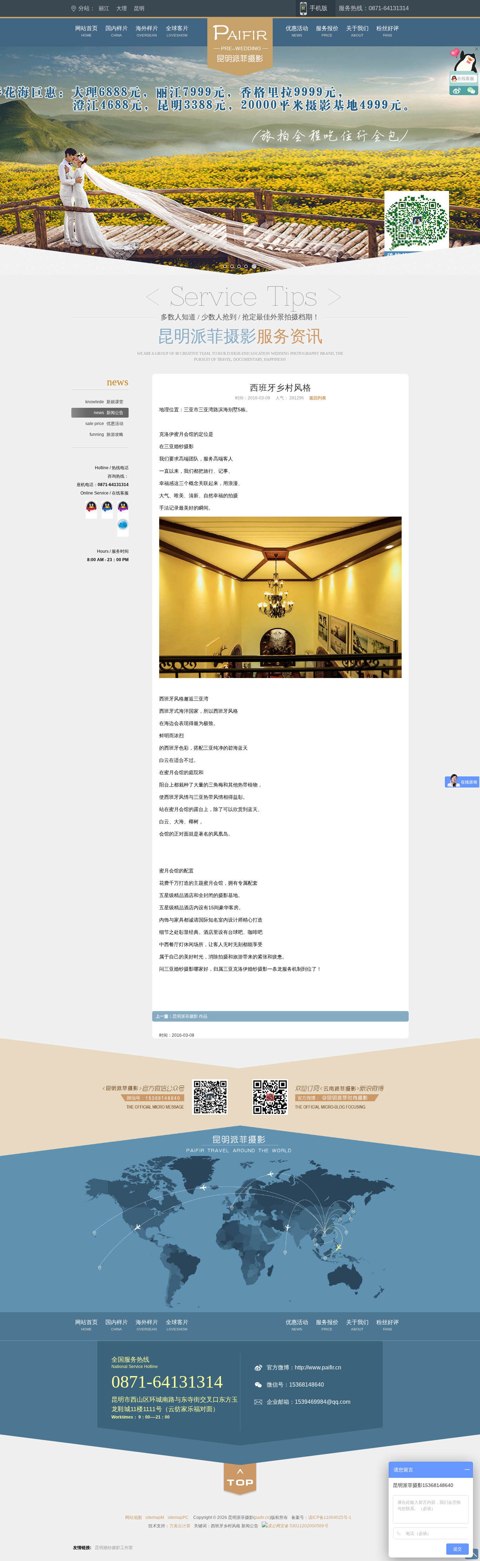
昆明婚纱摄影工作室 (114, 1547)
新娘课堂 (104, 401)
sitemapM (154, 1517)
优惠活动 (104, 423)
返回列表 (317, 398)
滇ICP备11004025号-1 (329, 1517)
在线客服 (465, 78)
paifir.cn (262, 1517)
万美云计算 (179, 1525)
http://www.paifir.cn (318, 1367)
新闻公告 (108, 412)
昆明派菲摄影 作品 (190, 1016)
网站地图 (133, 1517)
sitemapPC (178, 1517)
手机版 (318, 8)
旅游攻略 (106, 434)
